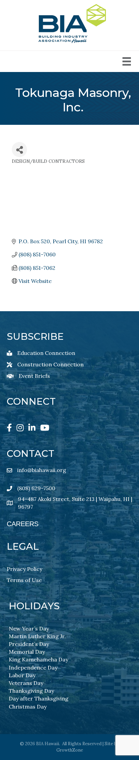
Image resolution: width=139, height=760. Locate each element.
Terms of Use (24, 580)
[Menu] (127, 61)
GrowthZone (69, 750)
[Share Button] (19, 149)
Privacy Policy (24, 569)
